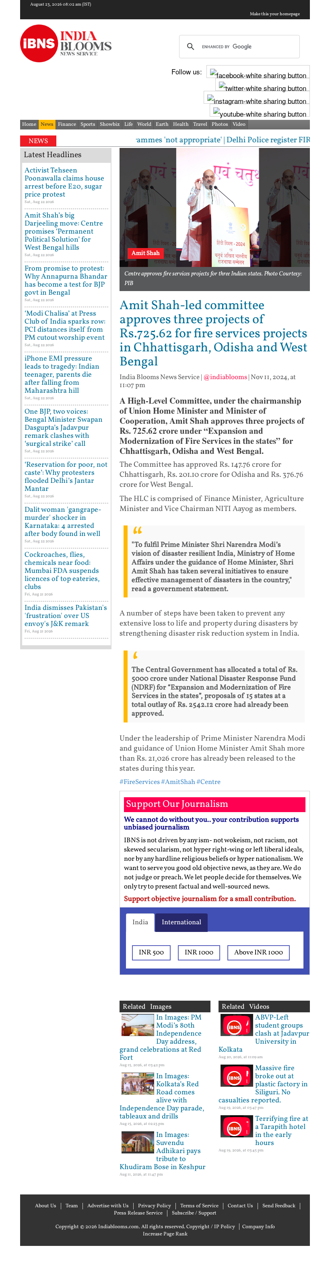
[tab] (140, 922)
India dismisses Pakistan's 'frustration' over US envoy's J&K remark (66, 616)
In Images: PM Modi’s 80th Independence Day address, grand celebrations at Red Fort (161, 1038)
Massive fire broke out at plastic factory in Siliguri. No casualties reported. (263, 1084)
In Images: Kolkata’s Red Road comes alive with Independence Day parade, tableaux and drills (162, 1096)
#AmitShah (178, 782)
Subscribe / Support (194, 1213)
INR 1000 (199, 952)
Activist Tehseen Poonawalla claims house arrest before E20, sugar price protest (64, 183)
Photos (220, 124)
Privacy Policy (154, 1206)
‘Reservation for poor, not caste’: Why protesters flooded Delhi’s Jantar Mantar (66, 477)
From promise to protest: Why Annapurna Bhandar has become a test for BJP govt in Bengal (66, 281)
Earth (162, 124)
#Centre (208, 782)
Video (239, 124)
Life (128, 124)
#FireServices (140, 782)
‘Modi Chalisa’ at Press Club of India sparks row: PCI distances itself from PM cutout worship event (65, 326)
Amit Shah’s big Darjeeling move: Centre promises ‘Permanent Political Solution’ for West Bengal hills (64, 232)
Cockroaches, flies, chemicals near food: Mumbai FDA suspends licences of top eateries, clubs (62, 571)
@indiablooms (225, 377)
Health (181, 124)
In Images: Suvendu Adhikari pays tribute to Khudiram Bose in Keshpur (163, 1151)
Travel (200, 124)
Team (72, 1206)
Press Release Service (138, 1213)
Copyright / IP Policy (210, 1227)
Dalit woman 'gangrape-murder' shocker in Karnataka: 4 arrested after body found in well (63, 522)
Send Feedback (278, 1206)
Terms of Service (199, 1206)
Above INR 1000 (258, 952)
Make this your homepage (275, 14)
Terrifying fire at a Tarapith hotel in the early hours (281, 1131)
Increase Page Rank (165, 1234)
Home (29, 124)
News (47, 124)
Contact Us (240, 1206)
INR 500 (151, 952)
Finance (67, 124)
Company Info (258, 1227)
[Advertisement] (65, 908)
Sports (87, 124)
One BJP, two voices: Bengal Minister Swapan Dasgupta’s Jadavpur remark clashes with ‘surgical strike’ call (64, 428)
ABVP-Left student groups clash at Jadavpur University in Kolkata (264, 1034)
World (144, 124)
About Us (45, 1206)
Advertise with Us (108, 1206)
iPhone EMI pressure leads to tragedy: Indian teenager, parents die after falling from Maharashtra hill (62, 375)
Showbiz (110, 124)
